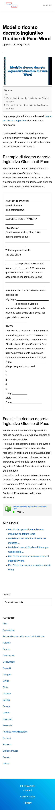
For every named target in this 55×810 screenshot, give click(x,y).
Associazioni (9, 630)
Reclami (7, 738)
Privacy (28, 803)
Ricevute (7, 744)
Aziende (7, 643)
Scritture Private (10, 751)
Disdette (7, 694)
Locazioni (7, 719)
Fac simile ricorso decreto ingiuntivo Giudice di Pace (27, 107)
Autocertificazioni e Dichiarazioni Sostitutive (23, 636)
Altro (5, 624)
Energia (6, 706)
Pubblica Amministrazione (15, 732)
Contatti (27, 790)
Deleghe (7, 674)
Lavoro (6, 713)
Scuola (6, 757)
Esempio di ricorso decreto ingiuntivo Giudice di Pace (27, 100)
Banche (6, 649)
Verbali (6, 763)
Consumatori (9, 662)
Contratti (7, 668)
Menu (49, 5)
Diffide (6, 681)
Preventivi (7, 725)
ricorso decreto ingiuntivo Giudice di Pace (30, 508)
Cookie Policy (27, 796)
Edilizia (6, 700)
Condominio (8, 655)
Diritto (5, 687)
